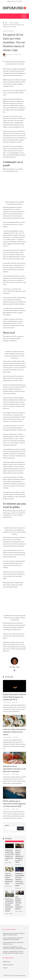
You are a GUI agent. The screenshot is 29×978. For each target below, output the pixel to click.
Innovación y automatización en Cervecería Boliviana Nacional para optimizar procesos (9, 905)
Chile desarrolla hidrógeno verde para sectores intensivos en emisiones (19, 903)
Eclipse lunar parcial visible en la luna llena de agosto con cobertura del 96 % (14, 697)
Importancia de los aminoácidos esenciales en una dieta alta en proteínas (14, 768)
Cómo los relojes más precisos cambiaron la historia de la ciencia (14, 731)
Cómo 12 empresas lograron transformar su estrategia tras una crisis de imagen (19, 856)
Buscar (7, 825)
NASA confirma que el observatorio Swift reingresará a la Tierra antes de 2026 (14, 803)
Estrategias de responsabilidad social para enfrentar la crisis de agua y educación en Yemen (19, 879)
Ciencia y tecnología (8, 31)
